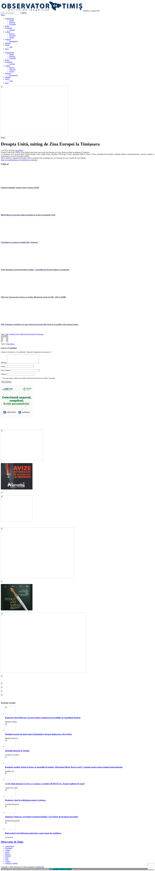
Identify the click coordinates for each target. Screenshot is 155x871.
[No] (72, 869)
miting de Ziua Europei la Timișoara (32, 334)
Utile (11, 47)
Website (3, 374)
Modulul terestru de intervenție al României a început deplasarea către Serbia (38, 734)
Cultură (7, 32)
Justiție (11, 20)
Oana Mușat (19, 150)
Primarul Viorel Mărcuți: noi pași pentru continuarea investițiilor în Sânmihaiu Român (43, 718)
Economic (12, 24)
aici (51, 869)
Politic (7, 26)
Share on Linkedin (31, 160)
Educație (12, 22)
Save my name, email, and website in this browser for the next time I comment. (29, 378)
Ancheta (12, 30)
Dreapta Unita (14, 334)
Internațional (13, 41)
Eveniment (8, 28)
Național (8, 39)
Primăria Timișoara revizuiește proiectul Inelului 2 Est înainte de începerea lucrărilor (41, 817)
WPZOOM (40, 867)
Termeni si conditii (65, 869)
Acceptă (55, 869)
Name (3, 366)
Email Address (6, 370)
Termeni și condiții (11, 863)
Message (4, 363)
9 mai (7, 334)
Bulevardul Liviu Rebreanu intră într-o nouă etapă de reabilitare (33, 833)
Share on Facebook (7, 160)
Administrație (9, 18)
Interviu (11, 34)
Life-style (12, 36)
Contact (7, 861)
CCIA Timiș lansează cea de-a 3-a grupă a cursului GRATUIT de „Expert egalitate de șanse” (45, 784)
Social (7, 45)
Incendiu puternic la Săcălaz (17, 751)
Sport (7, 49)
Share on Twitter (19, 160)
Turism (11, 37)
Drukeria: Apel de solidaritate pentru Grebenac (25, 800)
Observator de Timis (12, 841)
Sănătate (8, 43)
